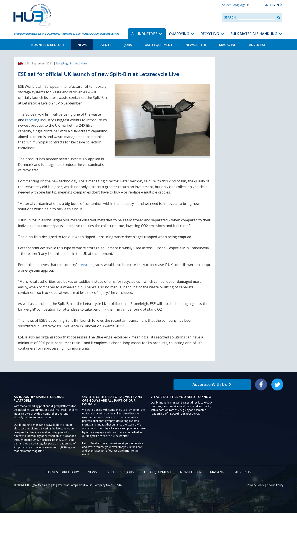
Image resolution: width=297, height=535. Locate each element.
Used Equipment (159, 44)
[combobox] (256, 17)
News (82, 44)
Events (105, 44)
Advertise (257, 44)
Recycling (210, 33)
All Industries (144, 33)
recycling (32, 120)
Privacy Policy (255, 485)
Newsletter (196, 44)
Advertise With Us (209, 384)
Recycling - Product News (72, 63)
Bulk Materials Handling (253, 33)
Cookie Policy (275, 485)
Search (230, 17)
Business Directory (48, 44)
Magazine (227, 44)
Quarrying (179, 33)
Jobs (128, 44)
